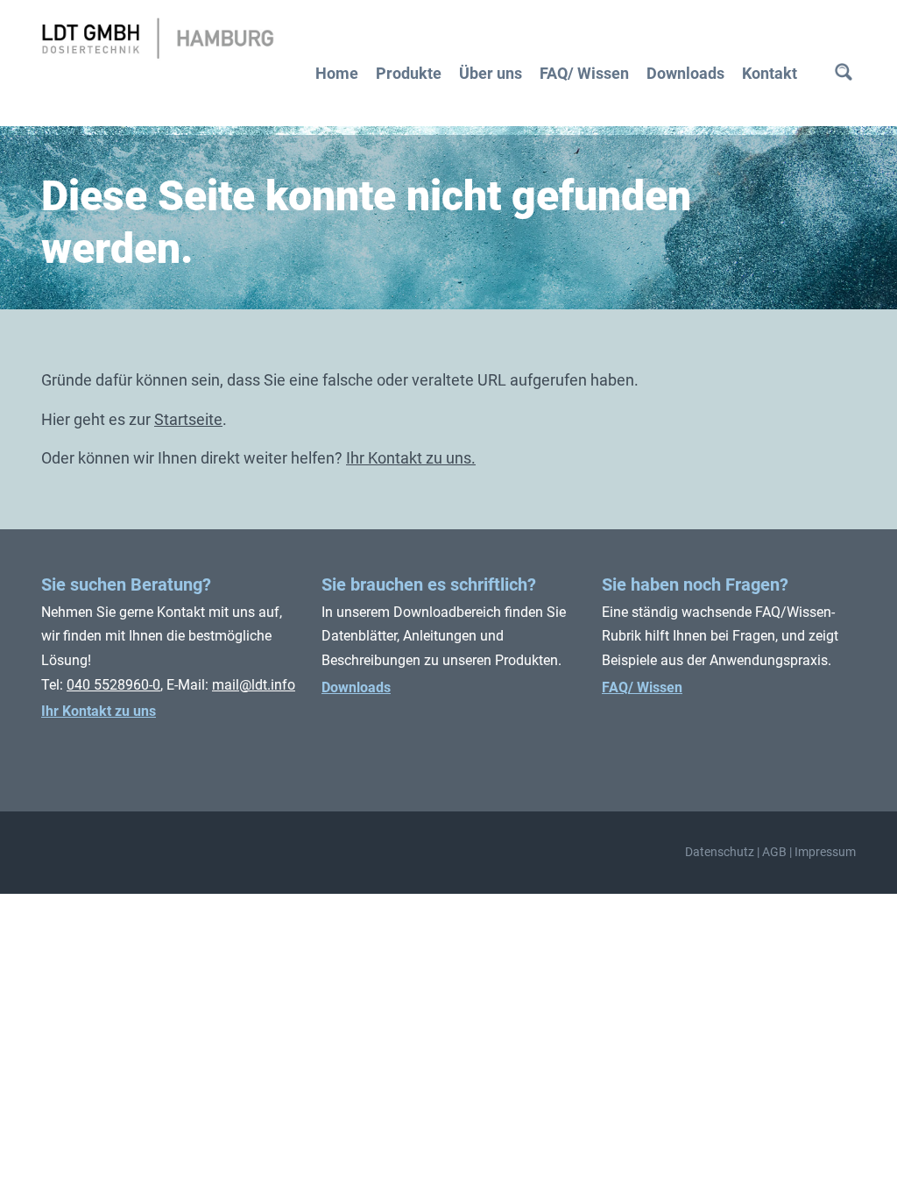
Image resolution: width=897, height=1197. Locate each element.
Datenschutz (719, 852)
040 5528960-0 (113, 684)
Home (336, 73)
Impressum (825, 852)
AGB (774, 852)
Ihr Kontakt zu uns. (411, 458)
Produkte (408, 73)
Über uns (490, 73)
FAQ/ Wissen (584, 73)
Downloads (685, 73)
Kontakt (769, 73)
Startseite (188, 419)
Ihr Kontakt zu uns (98, 711)
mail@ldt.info (253, 684)
